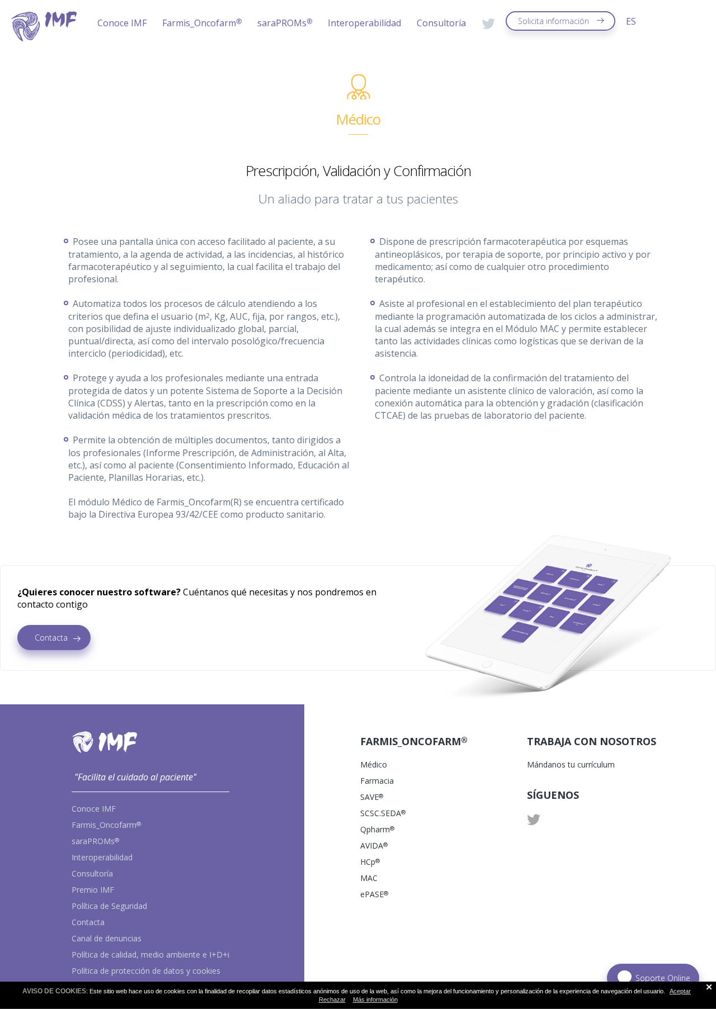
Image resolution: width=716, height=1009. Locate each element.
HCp (370, 861)
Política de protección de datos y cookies (146, 970)
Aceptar (680, 991)
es (631, 21)
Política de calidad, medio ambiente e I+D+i (150, 954)
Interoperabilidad (364, 23)
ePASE (374, 894)
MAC (369, 878)
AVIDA (374, 845)
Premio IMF (93, 889)
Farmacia (377, 780)
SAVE (371, 797)
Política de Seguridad (109, 906)
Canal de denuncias (107, 938)
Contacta (51, 637)
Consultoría (441, 23)
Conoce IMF (122, 23)
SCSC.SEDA (383, 813)
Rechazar (332, 999)
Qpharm (377, 829)
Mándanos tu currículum (571, 764)
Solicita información (553, 21)
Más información (375, 999)
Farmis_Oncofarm (202, 23)
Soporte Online (662, 978)
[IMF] (44, 38)
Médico (373, 764)
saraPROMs (284, 23)
